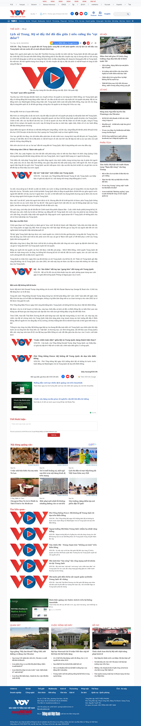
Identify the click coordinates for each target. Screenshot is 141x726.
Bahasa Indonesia (49, 4)
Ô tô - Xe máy (79, 21)
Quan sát (15, 625)
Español (119, 4)
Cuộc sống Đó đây (61, 625)
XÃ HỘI (103, 34)
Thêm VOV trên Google (88, 377)
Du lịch (84, 692)
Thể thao (71, 21)
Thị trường (55, 21)
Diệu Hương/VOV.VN (89, 372)
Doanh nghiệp (90, 21)
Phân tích (105, 142)
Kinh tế (48, 21)
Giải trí (128, 21)
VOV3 (60, 1)
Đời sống (115, 21)
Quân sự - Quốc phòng (100, 692)
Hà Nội (33, 14)
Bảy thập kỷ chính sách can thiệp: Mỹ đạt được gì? (112, 658)
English (107, 14)
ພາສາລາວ (95, 4)
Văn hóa (122, 21)
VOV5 (76, 1)
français (22, 4)
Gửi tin (53, 435)
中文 (11, 4)
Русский (107, 4)
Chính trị (21, 21)
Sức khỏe (108, 21)
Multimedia (41, 21)
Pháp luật (63, 21)
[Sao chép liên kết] (91, 43)
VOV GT (93, 1)
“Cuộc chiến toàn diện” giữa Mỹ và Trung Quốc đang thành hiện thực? (65, 340)
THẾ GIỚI (14, 29)
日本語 (64, 4)
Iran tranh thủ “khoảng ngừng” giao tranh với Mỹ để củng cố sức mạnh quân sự (115, 194)
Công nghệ (99, 21)
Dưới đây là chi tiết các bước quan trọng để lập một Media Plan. (54, 402)
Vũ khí (103, 90)
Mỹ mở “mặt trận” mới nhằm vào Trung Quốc (54, 173)
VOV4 (68, 1)
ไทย (129, 4)
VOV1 (45, 1)
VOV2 (53, 1)
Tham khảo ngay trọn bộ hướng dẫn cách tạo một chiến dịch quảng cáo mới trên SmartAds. (64, 386)
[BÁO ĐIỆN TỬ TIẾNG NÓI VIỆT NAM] (17, 14)
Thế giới (34, 21)
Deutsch (34, 4)
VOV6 (84, 1)
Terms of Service (50, 431)
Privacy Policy (39, 431)
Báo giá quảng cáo (43, 709)
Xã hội (28, 21)
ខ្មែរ (73, 4)
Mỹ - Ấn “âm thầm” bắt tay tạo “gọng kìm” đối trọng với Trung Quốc (64, 269)
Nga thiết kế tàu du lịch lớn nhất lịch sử (67, 664)
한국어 (83, 4)
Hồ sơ (24, 29)
